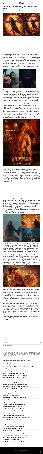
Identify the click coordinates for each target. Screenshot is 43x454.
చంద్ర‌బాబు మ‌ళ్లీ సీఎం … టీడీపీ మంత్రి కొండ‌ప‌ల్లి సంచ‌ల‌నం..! (13, 400)
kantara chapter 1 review (31, 353)
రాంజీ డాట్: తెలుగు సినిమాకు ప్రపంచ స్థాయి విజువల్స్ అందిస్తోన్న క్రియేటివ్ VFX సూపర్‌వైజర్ (19, 366)
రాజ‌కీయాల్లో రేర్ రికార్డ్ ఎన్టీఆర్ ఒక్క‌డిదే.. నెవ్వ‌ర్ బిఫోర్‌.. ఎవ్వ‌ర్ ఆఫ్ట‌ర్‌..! (15, 397)
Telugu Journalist (24, 450)
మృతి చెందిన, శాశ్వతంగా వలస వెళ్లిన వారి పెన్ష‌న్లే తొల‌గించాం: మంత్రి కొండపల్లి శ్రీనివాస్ (18, 422)
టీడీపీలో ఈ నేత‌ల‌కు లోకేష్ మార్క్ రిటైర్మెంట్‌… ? (11, 382)
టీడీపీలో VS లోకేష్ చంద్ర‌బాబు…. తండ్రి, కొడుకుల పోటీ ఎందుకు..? (15, 437)
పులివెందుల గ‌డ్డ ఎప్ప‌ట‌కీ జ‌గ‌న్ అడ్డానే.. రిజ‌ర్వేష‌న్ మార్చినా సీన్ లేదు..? (15, 384)
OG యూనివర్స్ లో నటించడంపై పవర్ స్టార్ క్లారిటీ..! (11, 364)
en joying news (5, 352)
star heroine (24, 354)
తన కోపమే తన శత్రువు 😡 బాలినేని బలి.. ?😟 (11, 444)
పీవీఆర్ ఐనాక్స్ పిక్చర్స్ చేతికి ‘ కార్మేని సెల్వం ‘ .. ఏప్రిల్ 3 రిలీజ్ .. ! (14, 442)
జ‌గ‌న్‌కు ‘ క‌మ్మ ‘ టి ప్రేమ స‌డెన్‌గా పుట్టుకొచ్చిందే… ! (11, 395)
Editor (22, 11)
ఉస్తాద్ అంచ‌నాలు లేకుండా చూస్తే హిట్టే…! (10, 402)
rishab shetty (12, 354)
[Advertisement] (21, 45)
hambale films (37, 352)
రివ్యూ (10, 11)
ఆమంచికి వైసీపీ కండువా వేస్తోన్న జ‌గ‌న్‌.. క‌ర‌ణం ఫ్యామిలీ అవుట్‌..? (14, 415)
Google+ (6, 342)
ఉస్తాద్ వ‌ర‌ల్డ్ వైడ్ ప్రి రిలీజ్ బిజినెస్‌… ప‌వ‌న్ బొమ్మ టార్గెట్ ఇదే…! (14, 406)
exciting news (23, 352)
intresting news (5, 353)
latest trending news (6, 354)
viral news (14, 355)
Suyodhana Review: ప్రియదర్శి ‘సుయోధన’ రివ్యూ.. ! (13, 391)
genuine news (32, 352)
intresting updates (11, 353)
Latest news (38, 353)
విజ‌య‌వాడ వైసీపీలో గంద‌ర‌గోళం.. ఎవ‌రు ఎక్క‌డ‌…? (12, 420)
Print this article (8, 348)
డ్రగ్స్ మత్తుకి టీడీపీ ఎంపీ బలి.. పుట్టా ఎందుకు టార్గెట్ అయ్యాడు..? (14, 408)
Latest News (6, 11)
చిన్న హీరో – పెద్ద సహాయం (8, 369)
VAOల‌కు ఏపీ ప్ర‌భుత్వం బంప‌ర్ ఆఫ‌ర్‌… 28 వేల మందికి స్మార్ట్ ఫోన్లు (14, 393)
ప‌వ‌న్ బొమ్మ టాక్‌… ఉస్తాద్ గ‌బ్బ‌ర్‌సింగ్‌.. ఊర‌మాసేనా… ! (13, 411)
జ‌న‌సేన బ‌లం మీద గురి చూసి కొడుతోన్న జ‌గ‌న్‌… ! (12, 439)
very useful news (10, 355)
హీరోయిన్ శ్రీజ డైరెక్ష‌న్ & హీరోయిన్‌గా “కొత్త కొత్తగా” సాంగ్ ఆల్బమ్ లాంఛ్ (15, 378)
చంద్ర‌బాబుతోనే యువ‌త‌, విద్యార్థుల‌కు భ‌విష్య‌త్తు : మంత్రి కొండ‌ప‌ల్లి (14, 404)
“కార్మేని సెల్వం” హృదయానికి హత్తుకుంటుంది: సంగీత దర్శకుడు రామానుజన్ (16, 380)
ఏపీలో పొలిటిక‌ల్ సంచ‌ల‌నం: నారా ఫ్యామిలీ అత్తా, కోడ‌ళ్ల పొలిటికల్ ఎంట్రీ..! (16, 386)
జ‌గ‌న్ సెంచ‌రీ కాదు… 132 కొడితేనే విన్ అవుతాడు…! (12, 389)
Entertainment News (17, 352)
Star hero (20, 354)
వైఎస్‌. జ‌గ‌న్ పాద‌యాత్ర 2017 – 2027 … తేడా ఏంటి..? (13, 428)
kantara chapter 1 (24, 353)
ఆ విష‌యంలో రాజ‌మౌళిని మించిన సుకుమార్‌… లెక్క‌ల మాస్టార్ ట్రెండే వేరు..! (16, 435)
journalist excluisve (17, 353)
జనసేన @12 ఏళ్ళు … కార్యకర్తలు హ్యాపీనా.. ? (11, 413)
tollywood (32, 354)
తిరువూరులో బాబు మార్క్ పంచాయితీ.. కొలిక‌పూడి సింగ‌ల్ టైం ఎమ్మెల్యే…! (15, 433)
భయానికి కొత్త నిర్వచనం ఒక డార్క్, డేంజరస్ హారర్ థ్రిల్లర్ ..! (13, 373)
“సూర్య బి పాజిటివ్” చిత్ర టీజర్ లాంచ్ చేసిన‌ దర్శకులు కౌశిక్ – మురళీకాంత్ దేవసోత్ (17, 371)
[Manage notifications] (40, 452)
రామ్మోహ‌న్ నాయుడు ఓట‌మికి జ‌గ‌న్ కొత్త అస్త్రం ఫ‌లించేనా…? (13, 424)
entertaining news (10, 352)
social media (16, 354)
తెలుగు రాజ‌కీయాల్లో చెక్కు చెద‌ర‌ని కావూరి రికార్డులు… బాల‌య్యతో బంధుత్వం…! (17, 417)
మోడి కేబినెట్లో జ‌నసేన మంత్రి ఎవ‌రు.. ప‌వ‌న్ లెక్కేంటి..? (12, 431)
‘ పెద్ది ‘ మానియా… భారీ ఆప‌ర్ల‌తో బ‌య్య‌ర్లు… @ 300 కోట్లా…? (14, 426)
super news (28, 354)
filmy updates (27, 352)
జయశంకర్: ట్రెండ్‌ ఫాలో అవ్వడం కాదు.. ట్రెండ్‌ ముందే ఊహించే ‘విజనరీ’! (15, 375)
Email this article (8, 345)
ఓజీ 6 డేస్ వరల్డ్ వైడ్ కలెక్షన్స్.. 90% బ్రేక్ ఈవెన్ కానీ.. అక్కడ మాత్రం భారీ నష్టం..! (16, 360)
